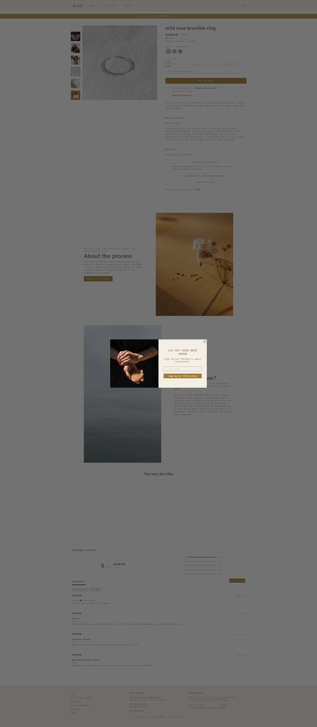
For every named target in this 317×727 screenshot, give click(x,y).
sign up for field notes (182, 376)
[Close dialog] (204, 341)
